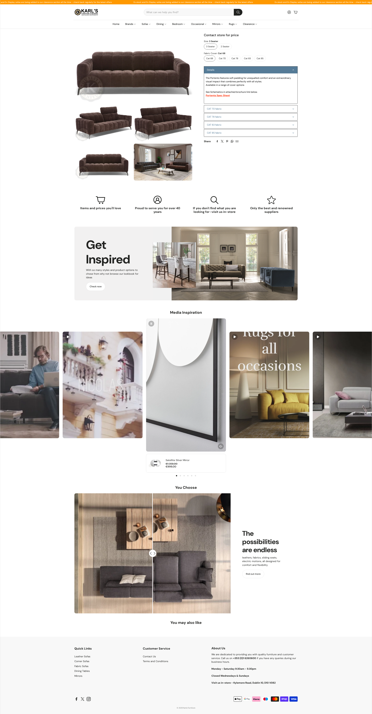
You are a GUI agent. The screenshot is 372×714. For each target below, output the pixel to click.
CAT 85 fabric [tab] (214, 132)
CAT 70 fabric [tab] (214, 108)
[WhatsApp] (232, 141)
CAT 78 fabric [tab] (214, 116)
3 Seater (210, 46)
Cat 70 (222, 58)
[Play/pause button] (68, 337)
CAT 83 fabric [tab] (214, 124)
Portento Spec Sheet (218, 95)
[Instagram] (89, 699)
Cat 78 (234, 58)
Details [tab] (210, 69)
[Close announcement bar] (369, 2)
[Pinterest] (227, 141)
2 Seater (225, 46)
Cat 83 (247, 58)
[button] (193, 12)
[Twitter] (222, 141)
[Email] (237, 141)
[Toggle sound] (221, 446)
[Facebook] (217, 141)
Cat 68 (209, 58)
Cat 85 (260, 58)
